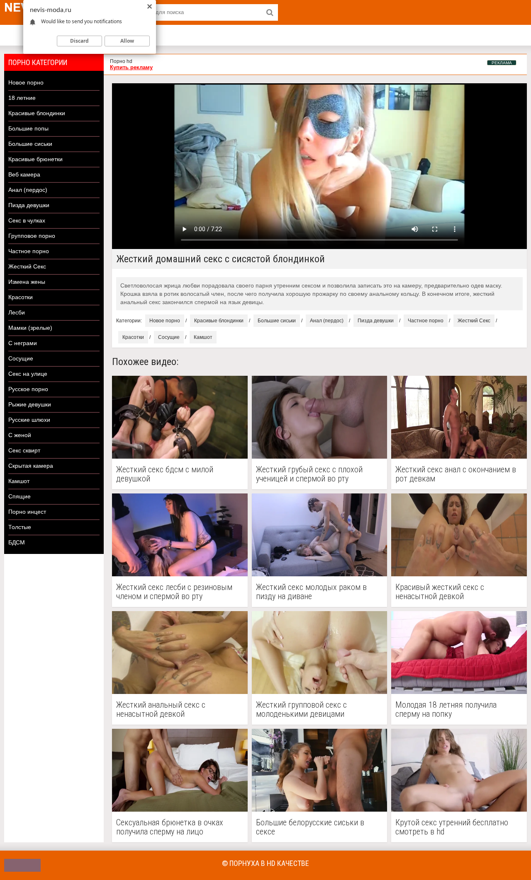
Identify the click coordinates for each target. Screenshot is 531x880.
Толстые (19, 527)
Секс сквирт (24, 450)
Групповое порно (31, 235)
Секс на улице (27, 373)
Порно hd (121, 61)
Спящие (19, 496)
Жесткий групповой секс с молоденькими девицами (301, 709)
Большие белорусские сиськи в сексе (310, 827)
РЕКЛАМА (502, 62)
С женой (19, 435)
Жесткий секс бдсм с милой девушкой (164, 474)
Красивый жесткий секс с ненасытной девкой (439, 592)
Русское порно (28, 389)
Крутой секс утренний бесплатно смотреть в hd (451, 827)
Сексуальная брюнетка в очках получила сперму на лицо (169, 827)
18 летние (22, 97)
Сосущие (20, 358)
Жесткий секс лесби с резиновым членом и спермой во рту (174, 592)
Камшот (18, 481)
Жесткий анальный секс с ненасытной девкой (160, 709)
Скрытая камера (30, 465)
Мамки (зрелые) (30, 327)
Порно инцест (27, 511)
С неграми (22, 343)
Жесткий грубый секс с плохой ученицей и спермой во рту (309, 474)
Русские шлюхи (29, 419)
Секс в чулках (26, 220)
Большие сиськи (30, 143)
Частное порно (28, 251)
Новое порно (26, 82)
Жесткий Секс (27, 266)
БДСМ (16, 542)
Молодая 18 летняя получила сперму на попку (446, 709)
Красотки (20, 297)
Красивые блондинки (36, 113)
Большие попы (28, 128)
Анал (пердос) (27, 189)
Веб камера (24, 174)
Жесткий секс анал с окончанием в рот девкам (455, 474)
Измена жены (26, 281)
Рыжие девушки (29, 404)
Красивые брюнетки (35, 159)
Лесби (16, 312)
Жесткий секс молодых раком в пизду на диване (311, 592)
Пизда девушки (28, 205)
